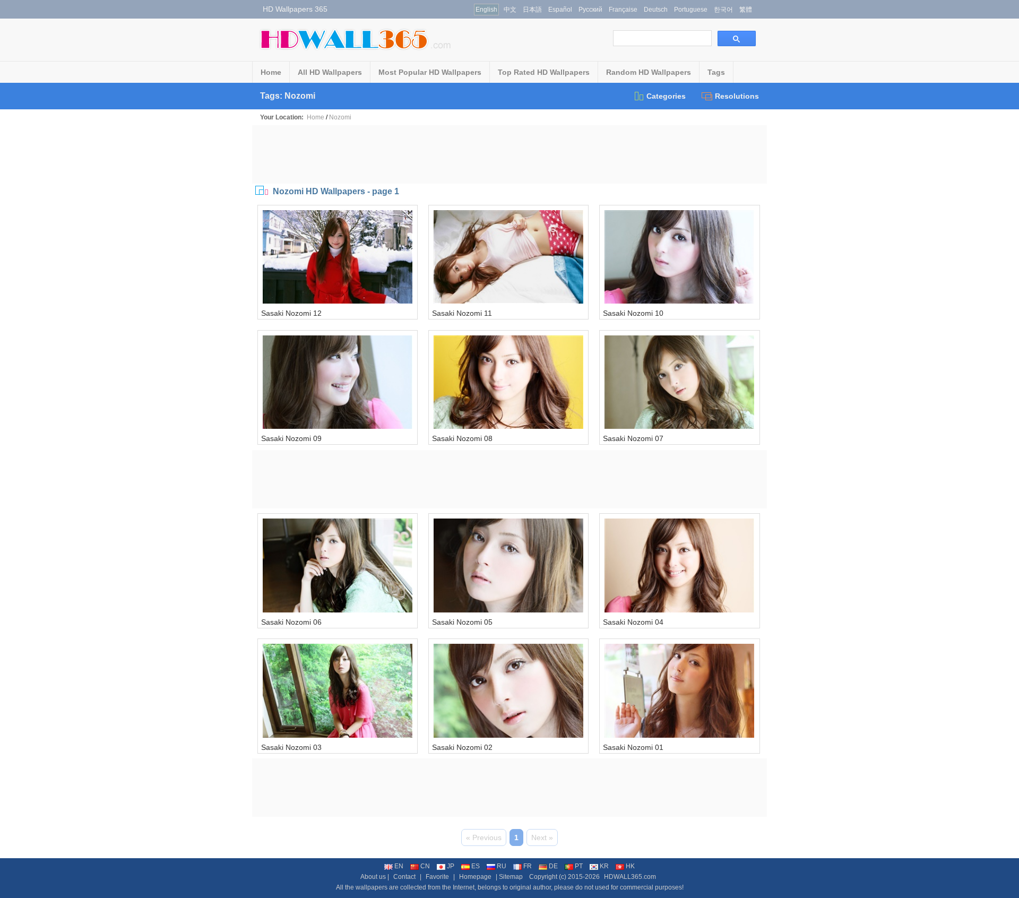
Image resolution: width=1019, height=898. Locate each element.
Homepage (475, 876)
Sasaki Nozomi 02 (462, 747)
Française (623, 9)
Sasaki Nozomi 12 (291, 313)
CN (425, 866)
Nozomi (340, 117)
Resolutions (737, 96)
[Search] (736, 38)
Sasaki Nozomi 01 (633, 747)
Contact (404, 876)
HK (630, 866)
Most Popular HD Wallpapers (429, 72)
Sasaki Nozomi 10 (633, 313)
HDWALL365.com (630, 876)
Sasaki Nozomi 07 (633, 438)
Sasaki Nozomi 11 (462, 313)
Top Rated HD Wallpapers (544, 72)
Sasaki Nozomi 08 (462, 438)
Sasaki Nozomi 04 (633, 622)
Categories (666, 96)
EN (398, 866)
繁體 (745, 9)
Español (560, 9)
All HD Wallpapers (330, 72)
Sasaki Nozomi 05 (462, 622)
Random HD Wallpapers (648, 72)
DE (553, 866)
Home (271, 72)
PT (579, 866)
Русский (590, 9)
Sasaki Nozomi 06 (291, 622)
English (486, 9)
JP (450, 866)
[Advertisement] (509, 154)
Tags (716, 72)
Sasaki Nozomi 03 (291, 747)
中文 (510, 9)
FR (527, 866)
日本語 (532, 9)
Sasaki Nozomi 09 (291, 438)
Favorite (437, 876)
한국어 (723, 9)
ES (475, 866)
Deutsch (656, 9)
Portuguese (690, 9)
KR (604, 866)
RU (501, 866)
